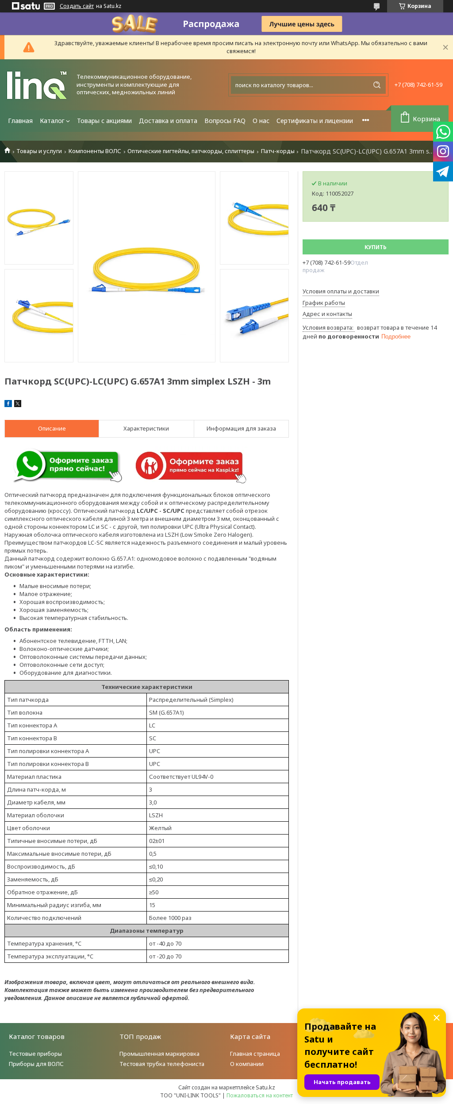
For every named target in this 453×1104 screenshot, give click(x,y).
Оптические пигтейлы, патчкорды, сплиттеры (190, 151)
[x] (17, 405)
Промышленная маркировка (159, 1054)
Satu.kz (265, 1087)
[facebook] (8, 405)
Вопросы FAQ (225, 120)
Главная (20, 120)
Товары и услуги (39, 151)
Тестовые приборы (35, 1054)
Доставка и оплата (168, 120)
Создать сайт (77, 6)
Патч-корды (278, 151)
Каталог (52, 120)
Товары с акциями (104, 120)
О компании (247, 1064)
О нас (261, 120)
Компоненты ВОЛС (95, 151)
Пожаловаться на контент (259, 1095)
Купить (376, 247)
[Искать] (377, 85)
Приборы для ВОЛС (36, 1064)
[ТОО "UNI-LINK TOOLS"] (37, 84)
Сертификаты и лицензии (314, 120)
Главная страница (255, 1054)
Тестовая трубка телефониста (161, 1064)
